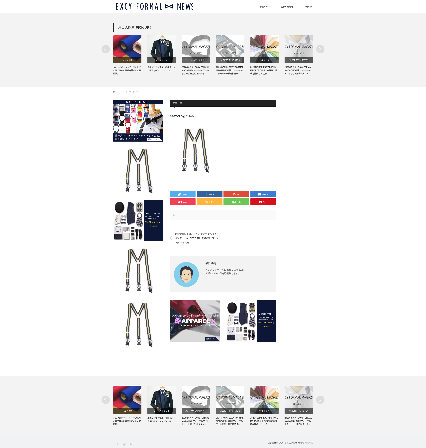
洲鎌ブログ (264, 60)
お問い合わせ (287, 6)
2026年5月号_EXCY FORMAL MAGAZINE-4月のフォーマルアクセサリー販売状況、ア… (298, 70)
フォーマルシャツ (162, 60)
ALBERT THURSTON (230, 60)
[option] (130, 55)
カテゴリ (309, 6)
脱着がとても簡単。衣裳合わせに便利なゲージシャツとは (161, 69)
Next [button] (320, 49)
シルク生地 (127, 60)
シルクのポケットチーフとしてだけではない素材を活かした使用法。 (127, 70)
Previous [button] (106, 49)
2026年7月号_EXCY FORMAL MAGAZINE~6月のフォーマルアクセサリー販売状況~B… (229, 70)
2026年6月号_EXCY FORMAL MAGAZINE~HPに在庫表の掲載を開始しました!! (264, 70)
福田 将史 (211, 263)
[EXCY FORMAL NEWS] (154, 6)
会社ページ (265, 6)
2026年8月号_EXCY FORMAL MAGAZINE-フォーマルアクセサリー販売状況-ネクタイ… (195, 70)
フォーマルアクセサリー (196, 60)
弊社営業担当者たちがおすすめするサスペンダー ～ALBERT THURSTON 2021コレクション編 (196, 238)
